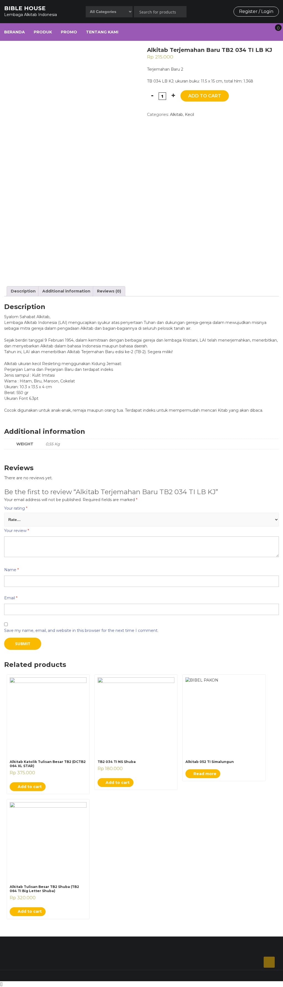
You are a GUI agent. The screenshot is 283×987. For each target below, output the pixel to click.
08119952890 (134, 946)
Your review (16, 530)
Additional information (66, 291)
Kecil (189, 114)
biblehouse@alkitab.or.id (240, 946)
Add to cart (204, 96)
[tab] (23, 291)
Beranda (14, 32)
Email (10, 597)
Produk (43, 32)
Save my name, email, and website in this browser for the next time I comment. (81, 630)
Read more (204, 773)
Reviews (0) (109, 291)
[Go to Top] (269, 962)
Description (23, 291)
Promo (69, 32)
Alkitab (176, 114)
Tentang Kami (102, 32)
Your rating (15, 508)
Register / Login (256, 11)
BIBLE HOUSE (25, 8)
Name (11, 569)
